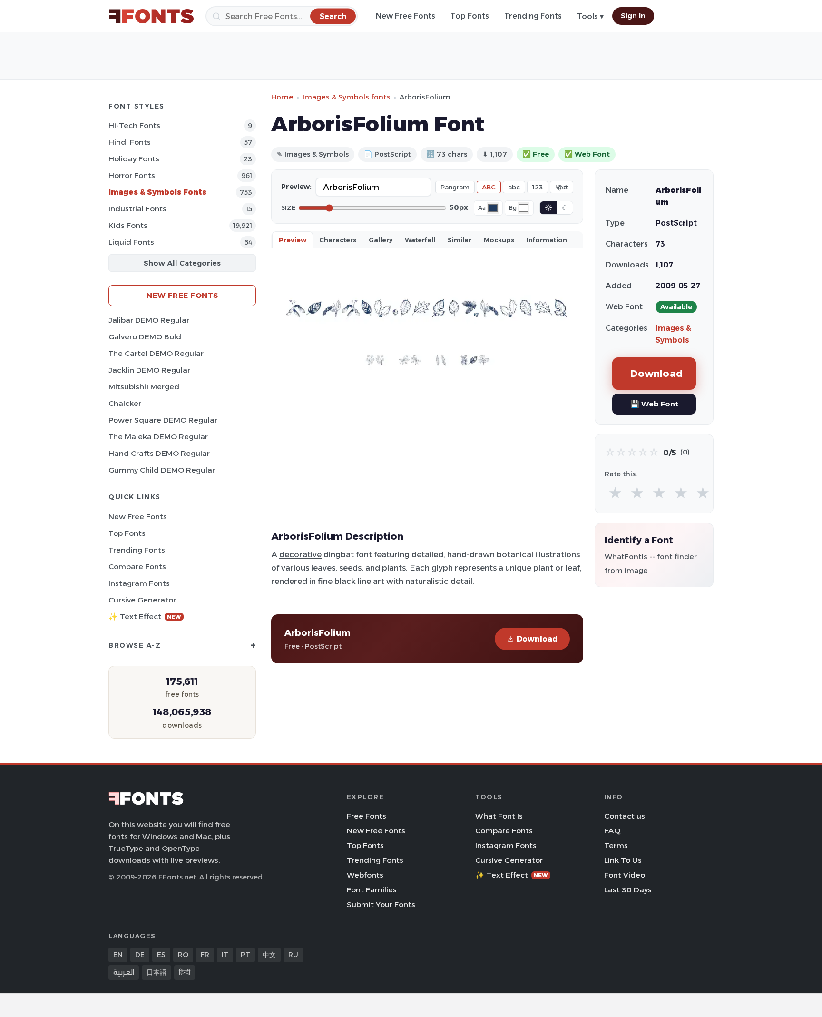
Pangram (455, 187)
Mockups (499, 240)
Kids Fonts (127, 225)
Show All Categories (182, 262)
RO (183, 954)
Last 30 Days (628, 889)
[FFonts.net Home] (151, 16)
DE (140, 954)
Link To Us (623, 860)
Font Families (372, 889)
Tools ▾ (590, 16)
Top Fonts (469, 15)
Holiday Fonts (133, 158)
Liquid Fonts (131, 242)
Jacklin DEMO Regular (149, 370)
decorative (300, 554)
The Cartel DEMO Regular (156, 353)
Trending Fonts (533, 15)
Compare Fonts (137, 566)
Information (547, 240)
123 (537, 187)
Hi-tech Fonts (134, 125)
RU (293, 954)
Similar (459, 240)
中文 (269, 954)
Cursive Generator (142, 599)
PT (245, 954)
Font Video (624, 874)
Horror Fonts (131, 175)
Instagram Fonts (139, 583)
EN (118, 954)
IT (225, 954)
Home (282, 96)
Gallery (380, 240)
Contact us (624, 815)
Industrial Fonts (137, 208)
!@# (561, 187)
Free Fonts (366, 815)
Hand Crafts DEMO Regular (159, 453)
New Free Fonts (405, 15)
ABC (489, 187)
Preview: (296, 186)
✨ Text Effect (144, 616)
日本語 (156, 972)
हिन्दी (184, 972)
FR (205, 954)
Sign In (633, 15)
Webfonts (365, 874)
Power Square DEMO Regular (162, 420)
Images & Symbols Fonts (157, 192)
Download (537, 638)
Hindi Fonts (129, 142)
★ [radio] (615, 493)
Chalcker (124, 403)
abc (514, 187)
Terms (616, 845)
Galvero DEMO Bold (144, 336)
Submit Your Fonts (381, 904)
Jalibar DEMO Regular (148, 320)
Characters (337, 240)
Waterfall (420, 240)
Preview (292, 240)
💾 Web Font (654, 403)
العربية (123, 972)
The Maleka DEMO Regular (158, 436)
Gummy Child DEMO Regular (161, 469)
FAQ (612, 830)
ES (161, 954)
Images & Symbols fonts (347, 96)
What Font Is (499, 815)
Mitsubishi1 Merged (143, 386)
